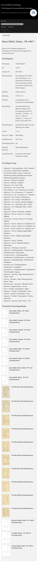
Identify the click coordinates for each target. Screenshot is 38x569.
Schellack (21, 180)
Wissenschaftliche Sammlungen (11, 5)
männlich (28, 211)
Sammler (20, 240)
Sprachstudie (20, 252)
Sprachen (15, 274)
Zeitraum (15, 301)
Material (14, 180)
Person (14, 211)
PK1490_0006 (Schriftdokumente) (22, 455)
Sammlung (15, 247)
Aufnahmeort (25, 197)
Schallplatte (7, 262)
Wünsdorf (29, 192)
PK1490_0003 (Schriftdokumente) (22, 415)
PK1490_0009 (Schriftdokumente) (22, 495)
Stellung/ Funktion (23, 243)
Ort (13, 185)
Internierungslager (27, 202)
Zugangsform (30, 269)
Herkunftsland (25, 199)
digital (27, 288)
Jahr (20, 301)
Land (16, 185)
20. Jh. (24, 301)
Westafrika (7, 209)
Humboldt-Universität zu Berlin (16, 171)
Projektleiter (8, 245)
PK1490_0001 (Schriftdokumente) (22, 387)
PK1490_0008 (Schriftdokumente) (22, 482)
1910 (29, 301)
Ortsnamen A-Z (24, 190)
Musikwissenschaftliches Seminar (14, 178)
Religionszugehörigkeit (24, 231)
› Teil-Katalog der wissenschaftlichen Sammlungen (17, 8)
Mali (20, 185)
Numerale (31, 168)
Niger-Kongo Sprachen (26, 274)
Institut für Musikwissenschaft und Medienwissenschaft (18, 174)
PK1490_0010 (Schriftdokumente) (22, 508)
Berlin (32, 190)
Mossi (11, 276)
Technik (11, 288)
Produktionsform (9, 252)
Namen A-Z (21, 214)
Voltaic (6, 276)
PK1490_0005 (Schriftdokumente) (22, 442)
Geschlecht (20, 211)
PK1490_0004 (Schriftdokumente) (22, 429)
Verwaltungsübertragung (11, 272)
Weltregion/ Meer (21, 204)
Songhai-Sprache (16, 286)
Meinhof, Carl (30, 223)
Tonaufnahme (19, 288)
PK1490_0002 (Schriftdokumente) (22, 401)
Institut (20, 173)
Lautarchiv (6, 35)
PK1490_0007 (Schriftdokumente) (22, 468)
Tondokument (28, 250)
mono (29, 291)
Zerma (25, 286)
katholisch (7, 233)
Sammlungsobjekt (17, 250)
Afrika (30, 204)
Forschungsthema (17, 168)
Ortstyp (17, 197)
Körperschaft (17, 170)
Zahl (25, 168)
